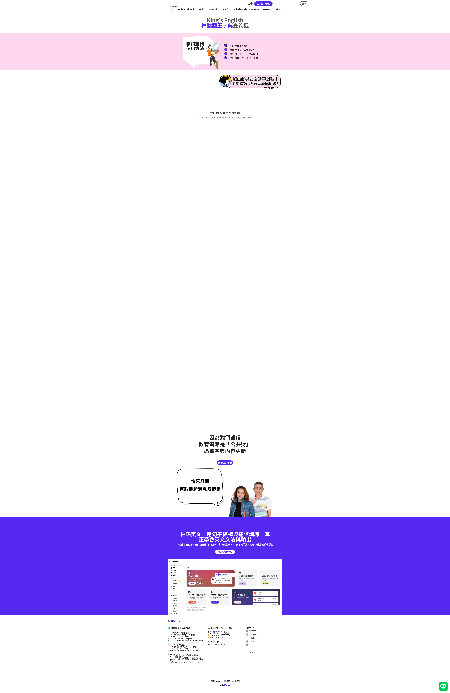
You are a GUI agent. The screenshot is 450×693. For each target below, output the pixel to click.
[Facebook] (247, 631)
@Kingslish (225, 634)
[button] (250, 3)
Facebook (253, 631)
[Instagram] (247, 634)
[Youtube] (247, 645)
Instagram (253, 634)
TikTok (252, 641)
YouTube (252, 652)
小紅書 (251, 638)
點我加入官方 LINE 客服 (218, 632)
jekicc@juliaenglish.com (216, 644)
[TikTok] (247, 641)
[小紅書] (247, 638)
